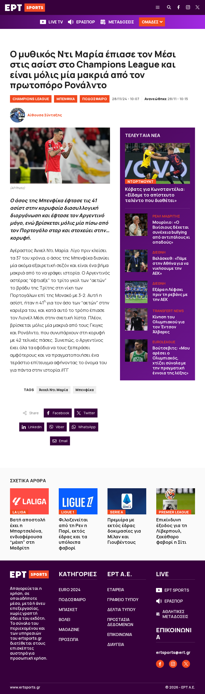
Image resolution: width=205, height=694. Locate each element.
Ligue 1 (67, 512)
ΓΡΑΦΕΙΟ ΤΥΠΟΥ (122, 599)
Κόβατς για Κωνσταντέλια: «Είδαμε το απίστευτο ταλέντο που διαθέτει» (155, 194)
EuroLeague (163, 342)
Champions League (30, 98)
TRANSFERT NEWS (168, 310)
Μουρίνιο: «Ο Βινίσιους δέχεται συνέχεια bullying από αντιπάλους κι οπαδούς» (171, 232)
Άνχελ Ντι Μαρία (53, 389)
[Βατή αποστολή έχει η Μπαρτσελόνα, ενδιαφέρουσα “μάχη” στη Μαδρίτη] (29, 501)
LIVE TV (55, 22)
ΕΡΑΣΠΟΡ (85, 22)
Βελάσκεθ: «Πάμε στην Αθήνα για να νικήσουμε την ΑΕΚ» (170, 266)
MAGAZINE (69, 629)
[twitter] (198, 7)
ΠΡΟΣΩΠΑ (68, 639)
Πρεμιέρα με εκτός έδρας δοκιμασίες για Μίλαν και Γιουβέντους (124, 531)
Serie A (116, 512)
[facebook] (178, 7)
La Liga (19, 512)
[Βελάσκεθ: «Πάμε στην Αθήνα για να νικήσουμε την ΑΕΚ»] (136, 261)
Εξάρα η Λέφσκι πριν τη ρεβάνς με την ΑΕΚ (170, 294)
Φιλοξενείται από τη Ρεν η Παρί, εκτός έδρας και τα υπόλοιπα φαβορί (73, 534)
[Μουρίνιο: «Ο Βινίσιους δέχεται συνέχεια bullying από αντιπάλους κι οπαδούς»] (136, 224)
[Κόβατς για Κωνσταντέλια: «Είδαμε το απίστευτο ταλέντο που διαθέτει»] (157, 163)
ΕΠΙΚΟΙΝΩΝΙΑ (119, 634)
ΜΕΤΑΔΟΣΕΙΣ (121, 22)
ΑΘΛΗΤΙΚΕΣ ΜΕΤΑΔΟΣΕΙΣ (175, 614)
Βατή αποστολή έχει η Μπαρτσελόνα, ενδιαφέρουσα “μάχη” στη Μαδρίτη (27, 534)
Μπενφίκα (85, 389)
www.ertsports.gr (25, 687)
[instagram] (188, 7)
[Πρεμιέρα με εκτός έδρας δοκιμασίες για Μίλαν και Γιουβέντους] (127, 501)
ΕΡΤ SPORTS (176, 590)
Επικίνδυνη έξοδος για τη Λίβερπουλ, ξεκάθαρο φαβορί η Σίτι (171, 531)
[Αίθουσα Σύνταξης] (17, 115)
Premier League (174, 512)
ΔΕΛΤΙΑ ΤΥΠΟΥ (121, 609)
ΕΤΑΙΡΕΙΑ (115, 589)
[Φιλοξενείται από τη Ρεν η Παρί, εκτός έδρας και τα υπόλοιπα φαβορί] (78, 501)
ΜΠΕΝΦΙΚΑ (65, 98)
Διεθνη (159, 252)
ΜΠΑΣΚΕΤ (68, 609)
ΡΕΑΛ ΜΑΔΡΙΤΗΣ (166, 216)
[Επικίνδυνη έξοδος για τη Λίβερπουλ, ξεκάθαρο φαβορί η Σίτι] (175, 501)
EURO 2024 (69, 589)
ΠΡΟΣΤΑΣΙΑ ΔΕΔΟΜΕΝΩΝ (120, 622)
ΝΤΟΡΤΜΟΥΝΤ (141, 181)
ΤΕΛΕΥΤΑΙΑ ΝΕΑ (142, 135)
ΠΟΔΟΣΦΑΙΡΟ (94, 98)
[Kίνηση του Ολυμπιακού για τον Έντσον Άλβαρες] (136, 319)
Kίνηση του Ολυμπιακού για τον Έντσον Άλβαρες (168, 324)
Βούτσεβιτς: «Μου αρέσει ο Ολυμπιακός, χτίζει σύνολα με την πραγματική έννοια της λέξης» (171, 360)
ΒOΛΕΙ (64, 619)
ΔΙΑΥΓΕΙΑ (115, 644)
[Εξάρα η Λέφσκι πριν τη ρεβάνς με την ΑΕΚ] (136, 292)
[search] (169, 7)
